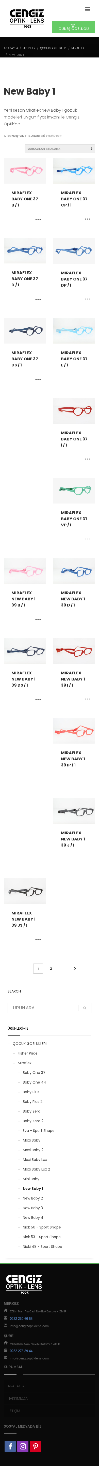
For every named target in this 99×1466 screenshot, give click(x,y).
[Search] (84, 1008)
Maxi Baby (31, 1140)
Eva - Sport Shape (39, 1130)
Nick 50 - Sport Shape (42, 1227)
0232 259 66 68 (21, 1319)
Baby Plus (31, 1091)
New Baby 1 (33, 1188)
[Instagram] (22, 1446)
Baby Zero (31, 1111)
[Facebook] (10, 1446)
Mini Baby (31, 1178)
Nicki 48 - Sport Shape (42, 1246)
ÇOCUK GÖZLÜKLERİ (53, 48)
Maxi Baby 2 (33, 1149)
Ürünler (29, 48)
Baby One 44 (34, 1082)
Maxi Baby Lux (35, 1159)
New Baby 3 (33, 1207)
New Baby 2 (33, 1198)
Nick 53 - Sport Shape (42, 1236)
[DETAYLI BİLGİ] (38, 219)
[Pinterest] (35, 1446)
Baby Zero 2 (33, 1120)
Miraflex (77, 48)
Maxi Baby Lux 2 (36, 1169)
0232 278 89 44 (21, 1351)
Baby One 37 (34, 1072)
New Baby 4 (33, 1217)
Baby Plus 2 (32, 1101)
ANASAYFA (11, 48)
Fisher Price (28, 1053)
